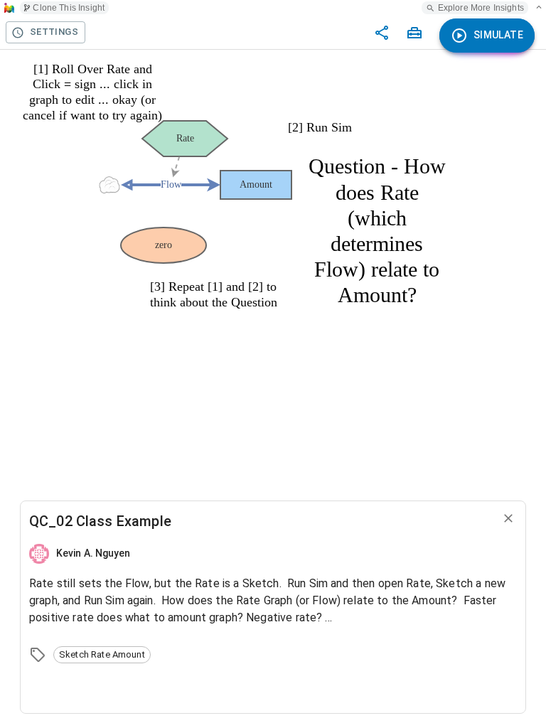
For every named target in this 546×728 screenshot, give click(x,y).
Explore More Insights (481, 8)
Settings (54, 31)
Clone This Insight (69, 8)
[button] (102, 654)
